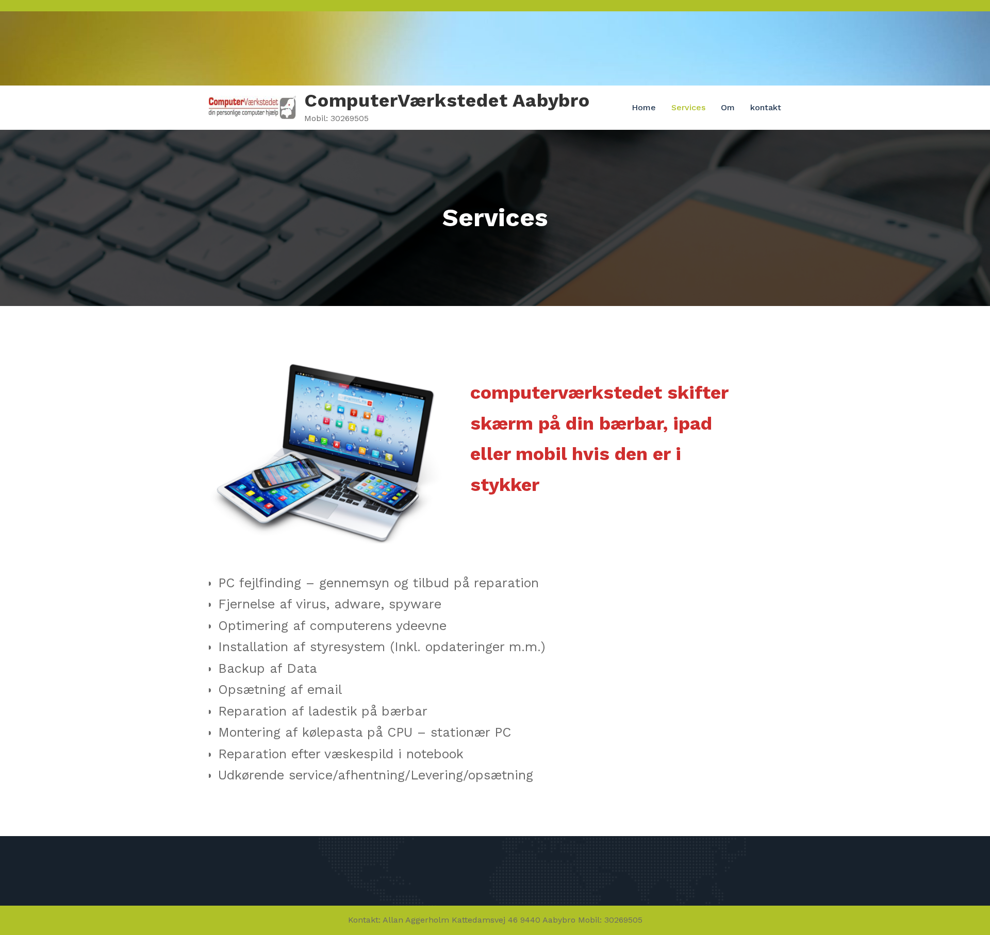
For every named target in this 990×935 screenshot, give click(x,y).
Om (728, 107)
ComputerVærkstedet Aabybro (447, 100)
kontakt (765, 107)
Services (688, 107)
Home (644, 107)
